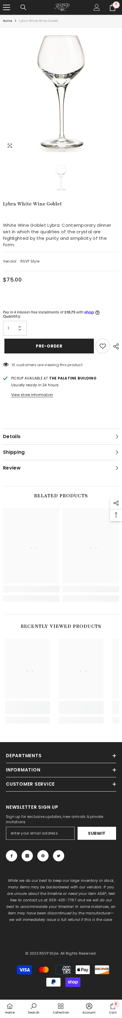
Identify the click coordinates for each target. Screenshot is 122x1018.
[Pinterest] (43, 855)
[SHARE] (114, 346)
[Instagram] (27, 855)
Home (7, 21)
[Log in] (97, 7)
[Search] (23, 7)
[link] (31, 589)
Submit (97, 833)
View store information (32, 394)
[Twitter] (58, 855)
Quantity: (12, 316)
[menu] (6, 7)
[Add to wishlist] (102, 346)
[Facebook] (11, 855)
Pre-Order (49, 346)
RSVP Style (29, 261)
